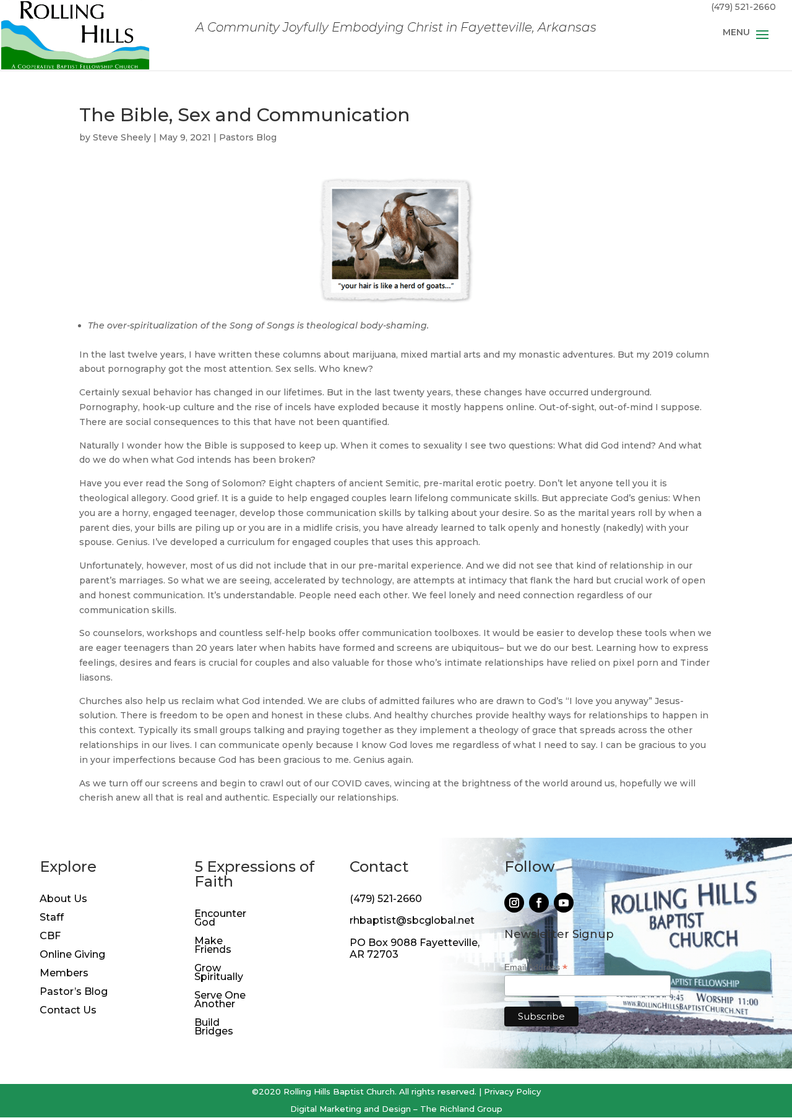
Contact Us (68, 1011)
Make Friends (212, 946)
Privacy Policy (512, 1091)
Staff (52, 918)
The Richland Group (461, 1109)
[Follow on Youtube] (564, 903)
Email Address (535, 967)
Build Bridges (213, 1027)
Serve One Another (220, 1000)
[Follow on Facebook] (539, 903)
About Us (63, 900)
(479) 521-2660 (386, 899)
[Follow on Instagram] (514, 903)
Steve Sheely (122, 137)
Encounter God (220, 918)
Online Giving (72, 955)
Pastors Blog (248, 137)
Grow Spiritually (218, 973)
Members (64, 974)
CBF (50, 937)
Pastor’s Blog (74, 992)
